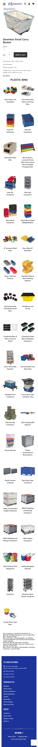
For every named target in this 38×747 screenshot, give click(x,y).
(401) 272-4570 (9, 674)
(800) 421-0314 (10, 671)
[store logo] (15, 4)
